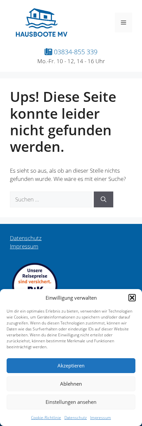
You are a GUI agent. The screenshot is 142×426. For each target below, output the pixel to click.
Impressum (100, 417)
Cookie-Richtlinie (46, 417)
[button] (132, 297)
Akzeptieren (71, 365)
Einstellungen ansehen (71, 402)
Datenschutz (75, 417)
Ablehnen (71, 383)
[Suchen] (103, 199)
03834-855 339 (74, 51)
